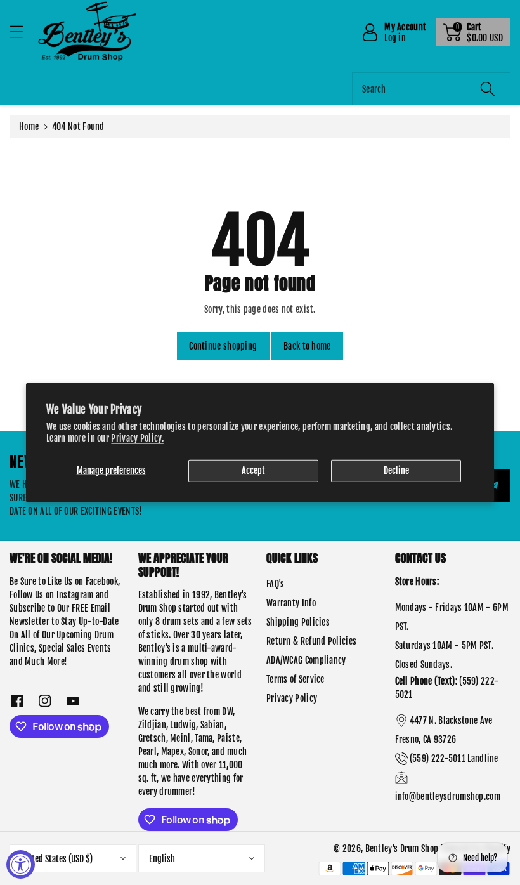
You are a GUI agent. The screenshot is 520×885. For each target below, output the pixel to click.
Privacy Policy (291, 698)
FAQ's (275, 584)
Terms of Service (295, 679)
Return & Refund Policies (311, 641)
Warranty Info (291, 603)
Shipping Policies (298, 622)
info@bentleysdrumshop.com (448, 796)
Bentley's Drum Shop (402, 848)
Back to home (307, 346)
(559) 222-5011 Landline (454, 758)
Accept (253, 470)
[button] (22, 31)
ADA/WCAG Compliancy (306, 660)
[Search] (487, 89)
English (162, 858)
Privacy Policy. (137, 438)
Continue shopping (223, 346)
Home (29, 126)
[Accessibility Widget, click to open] (20, 864)
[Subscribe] (494, 485)
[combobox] (431, 89)
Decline (396, 470)
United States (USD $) (56, 858)
